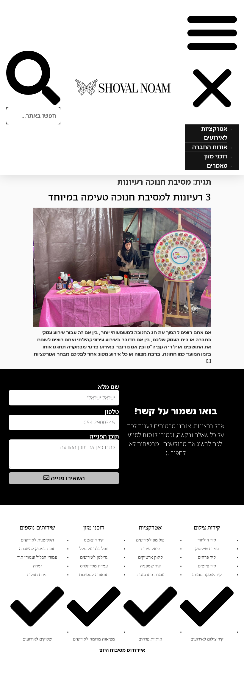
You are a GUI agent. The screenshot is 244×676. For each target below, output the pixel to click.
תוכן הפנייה (104, 436)
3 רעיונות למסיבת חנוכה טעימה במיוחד (129, 196)
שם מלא (108, 387)
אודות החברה (209, 147)
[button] (212, 61)
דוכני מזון (215, 156)
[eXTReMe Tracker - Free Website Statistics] (220, 462)
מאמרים (217, 165)
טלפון (112, 412)
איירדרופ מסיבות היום (122, 650)
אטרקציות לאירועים (214, 133)
